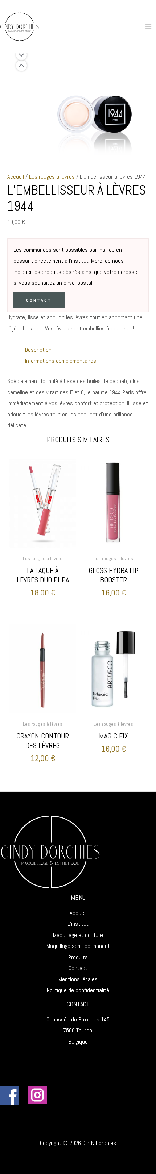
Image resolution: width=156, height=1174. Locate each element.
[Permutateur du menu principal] (148, 26)
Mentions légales (78, 979)
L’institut (78, 924)
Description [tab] (38, 350)
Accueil (15, 176)
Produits (78, 957)
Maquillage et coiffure (78, 935)
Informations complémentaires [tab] (60, 361)
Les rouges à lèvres (52, 176)
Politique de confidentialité (78, 990)
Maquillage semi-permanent (78, 946)
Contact (39, 300)
